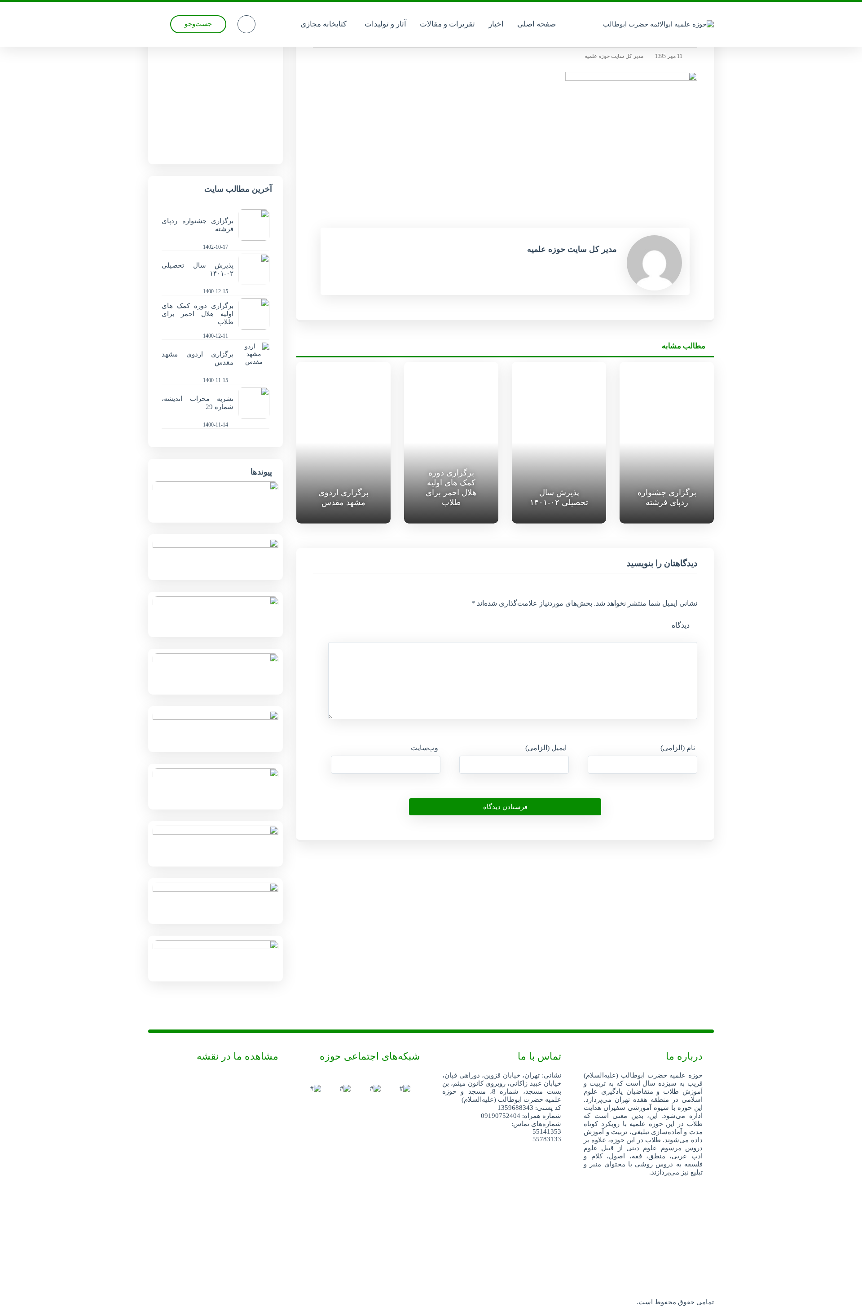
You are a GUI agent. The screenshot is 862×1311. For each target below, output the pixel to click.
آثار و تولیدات (385, 24)
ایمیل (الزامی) (546, 748)
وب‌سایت (424, 748)
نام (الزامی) (677, 748)
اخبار (496, 24)
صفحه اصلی (536, 24)
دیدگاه (681, 625)
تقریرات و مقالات (447, 24)
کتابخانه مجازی (323, 24)
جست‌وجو (198, 23)
